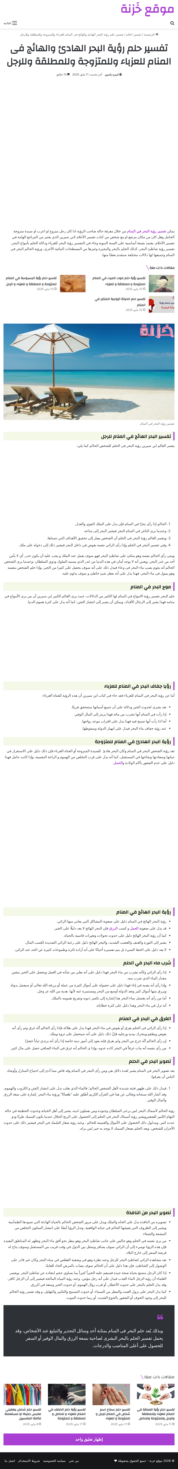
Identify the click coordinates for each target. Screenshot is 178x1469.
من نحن (74, 1460)
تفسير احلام (133, 34)
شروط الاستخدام (29, 1460)
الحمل (118, 762)
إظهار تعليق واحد (89, 1439)
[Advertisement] (89, 116)
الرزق (113, 928)
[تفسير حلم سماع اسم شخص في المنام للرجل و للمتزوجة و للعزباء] (111, 1394)
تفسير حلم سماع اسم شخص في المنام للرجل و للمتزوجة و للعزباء (113, 1414)
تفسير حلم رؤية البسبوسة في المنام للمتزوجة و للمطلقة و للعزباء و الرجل (31, 281)
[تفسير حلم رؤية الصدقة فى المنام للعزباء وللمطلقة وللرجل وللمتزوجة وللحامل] (156, 1394)
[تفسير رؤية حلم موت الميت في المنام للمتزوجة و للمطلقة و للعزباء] (161, 283)
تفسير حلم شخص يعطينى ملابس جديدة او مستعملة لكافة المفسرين (23, 1414)
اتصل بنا (10, 1460)
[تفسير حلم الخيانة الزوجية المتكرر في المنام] (161, 304)
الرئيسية (150, 34)
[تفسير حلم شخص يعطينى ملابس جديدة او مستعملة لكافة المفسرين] (22, 1394)
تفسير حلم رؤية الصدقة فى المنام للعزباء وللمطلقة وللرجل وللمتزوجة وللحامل (156, 1414)
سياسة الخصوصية (54, 1460)
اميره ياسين (111, 74)
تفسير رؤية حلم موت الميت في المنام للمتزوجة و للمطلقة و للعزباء (118, 281)
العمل (134, 928)
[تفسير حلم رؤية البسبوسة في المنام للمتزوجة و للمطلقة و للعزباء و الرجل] (73, 283)
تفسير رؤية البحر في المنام (146, 231)
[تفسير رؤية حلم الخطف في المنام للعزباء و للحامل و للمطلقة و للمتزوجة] (67, 1394)
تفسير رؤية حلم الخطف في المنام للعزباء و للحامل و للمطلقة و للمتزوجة (67, 1414)
